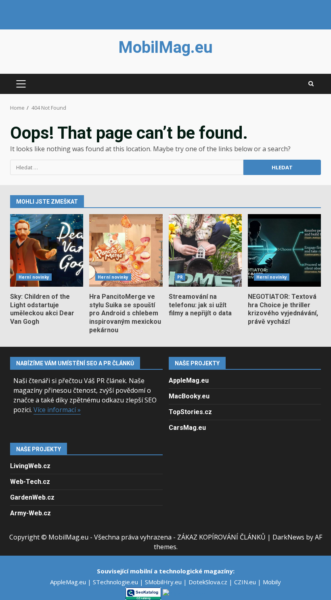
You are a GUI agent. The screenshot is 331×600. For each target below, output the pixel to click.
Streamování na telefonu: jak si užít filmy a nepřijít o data (205, 250)
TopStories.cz (190, 412)
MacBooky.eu (189, 396)
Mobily (272, 582)
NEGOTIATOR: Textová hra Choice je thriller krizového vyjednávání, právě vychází (284, 250)
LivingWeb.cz (30, 466)
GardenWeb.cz (32, 497)
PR (180, 277)
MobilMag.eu (165, 47)
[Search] (311, 84)
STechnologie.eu (116, 582)
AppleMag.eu (189, 380)
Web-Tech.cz (30, 481)
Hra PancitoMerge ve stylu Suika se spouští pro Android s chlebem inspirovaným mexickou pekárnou (125, 250)
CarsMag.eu (187, 427)
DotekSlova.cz (209, 582)
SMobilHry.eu (164, 582)
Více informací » (57, 409)
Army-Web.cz (30, 513)
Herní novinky (34, 277)
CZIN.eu (246, 582)
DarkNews (288, 537)
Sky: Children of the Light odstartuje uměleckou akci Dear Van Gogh (46, 250)
